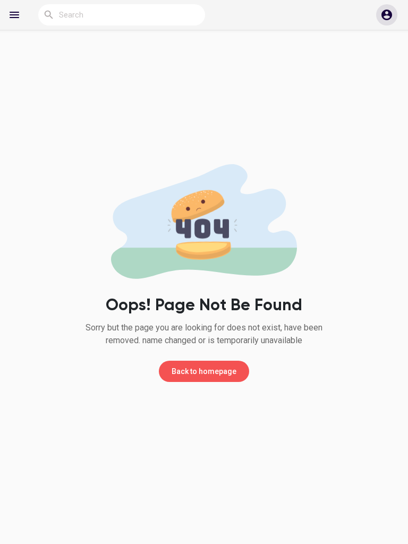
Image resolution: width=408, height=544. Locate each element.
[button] (386, 15)
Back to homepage (204, 371)
